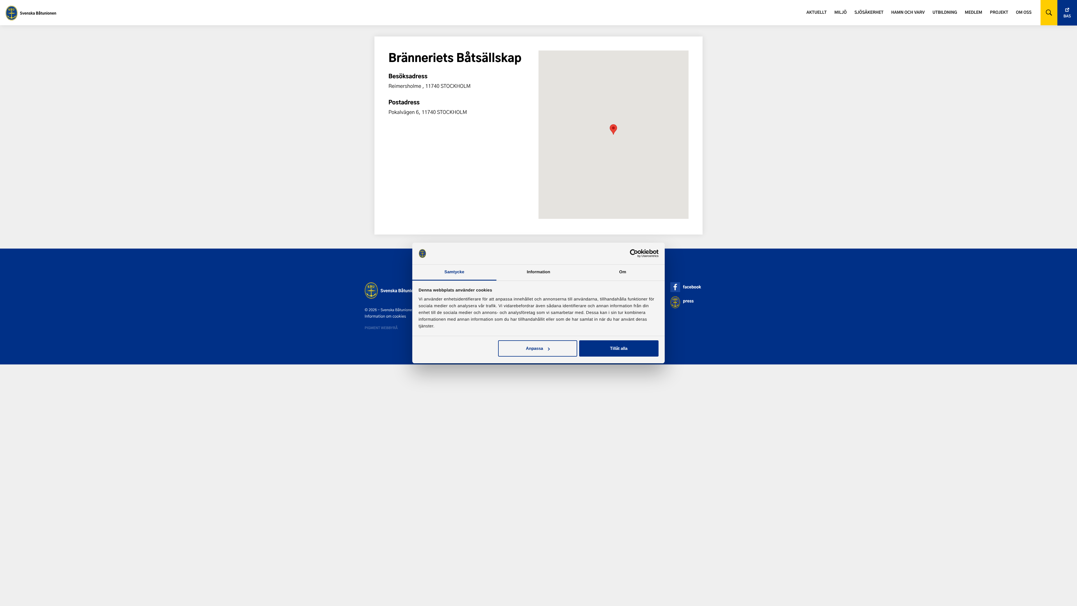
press (688, 301)
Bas (1067, 16)
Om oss (1023, 12)
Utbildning (945, 12)
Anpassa (534, 348)
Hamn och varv (908, 12)
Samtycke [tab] (454, 272)
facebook (692, 287)
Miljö (840, 12)
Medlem (973, 12)
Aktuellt (816, 12)
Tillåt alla (618, 348)
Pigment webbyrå (381, 327)
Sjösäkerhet (868, 12)
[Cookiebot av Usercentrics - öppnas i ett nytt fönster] (634, 253)
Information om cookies (385, 316)
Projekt (999, 12)
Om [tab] (622, 272)
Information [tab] (538, 272)
